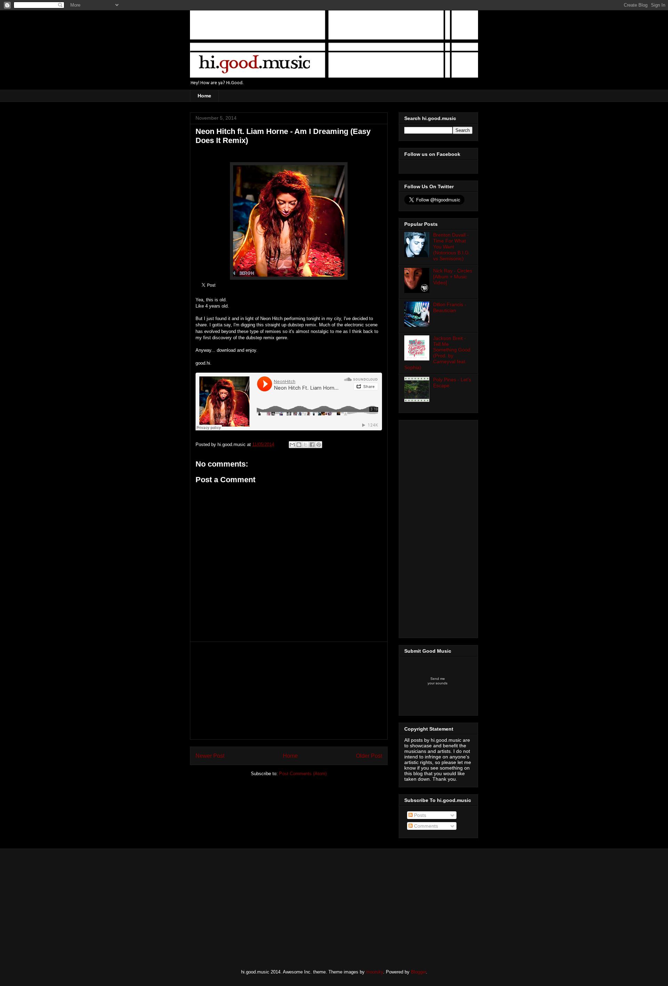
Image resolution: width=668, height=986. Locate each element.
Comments (425, 826)
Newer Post (210, 756)
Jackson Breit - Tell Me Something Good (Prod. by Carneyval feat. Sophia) (437, 352)
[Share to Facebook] (312, 444)
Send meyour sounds (437, 681)
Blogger (418, 972)
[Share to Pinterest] (318, 444)
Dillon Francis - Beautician (449, 307)
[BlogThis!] (298, 444)
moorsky (374, 972)
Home (204, 95)
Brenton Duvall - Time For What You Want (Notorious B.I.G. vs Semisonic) (451, 246)
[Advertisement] (289, 690)
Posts (419, 815)
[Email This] (292, 444)
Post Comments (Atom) (303, 773)
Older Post (369, 756)
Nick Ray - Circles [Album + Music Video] (452, 276)
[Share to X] (305, 444)
